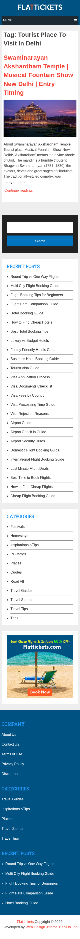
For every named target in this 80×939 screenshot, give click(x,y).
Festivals (17, 527)
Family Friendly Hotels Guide (33, 350)
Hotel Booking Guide (26, 313)
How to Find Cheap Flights (31, 487)
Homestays (19, 536)
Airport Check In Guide (28, 432)
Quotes (16, 572)
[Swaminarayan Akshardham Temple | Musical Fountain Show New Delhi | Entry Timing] (40, 118)
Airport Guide (20, 423)
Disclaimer (10, 774)
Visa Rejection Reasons (29, 414)
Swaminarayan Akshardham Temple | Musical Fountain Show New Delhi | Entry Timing (38, 75)
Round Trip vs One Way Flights (34, 277)
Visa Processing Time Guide (32, 404)
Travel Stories (21, 600)
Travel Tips (19, 609)
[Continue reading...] (19, 190)
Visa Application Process (30, 377)
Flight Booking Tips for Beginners (36, 295)
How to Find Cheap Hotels (31, 322)
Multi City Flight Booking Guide (34, 286)
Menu (7, 20)
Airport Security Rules (27, 441)
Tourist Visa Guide (24, 368)
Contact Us (10, 744)
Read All (17, 581)
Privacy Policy (13, 764)
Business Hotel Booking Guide (34, 359)
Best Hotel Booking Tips (29, 331)
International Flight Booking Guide (37, 459)
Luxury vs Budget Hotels (29, 340)
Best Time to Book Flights (30, 478)
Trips (14, 618)
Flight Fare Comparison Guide (34, 304)
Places (15, 563)
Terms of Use (12, 754)
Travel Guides (21, 591)
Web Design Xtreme (41, 927)
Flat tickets (25, 922)
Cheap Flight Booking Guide (32, 496)
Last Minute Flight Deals (29, 468)
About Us (9, 734)
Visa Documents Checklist (31, 386)
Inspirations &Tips (24, 545)
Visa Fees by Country (27, 395)
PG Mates (18, 554)
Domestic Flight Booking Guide (35, 450)
